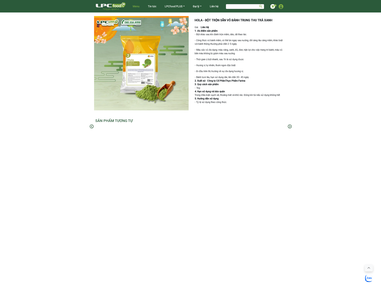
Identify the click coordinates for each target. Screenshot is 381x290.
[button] (281, 6)
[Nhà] (111, 6)
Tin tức (152, 6)
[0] (272, 6)
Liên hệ (214, 6)
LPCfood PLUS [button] (173, 6)
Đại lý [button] (196, 6)
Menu (136, 6)
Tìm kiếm (261, 6)
